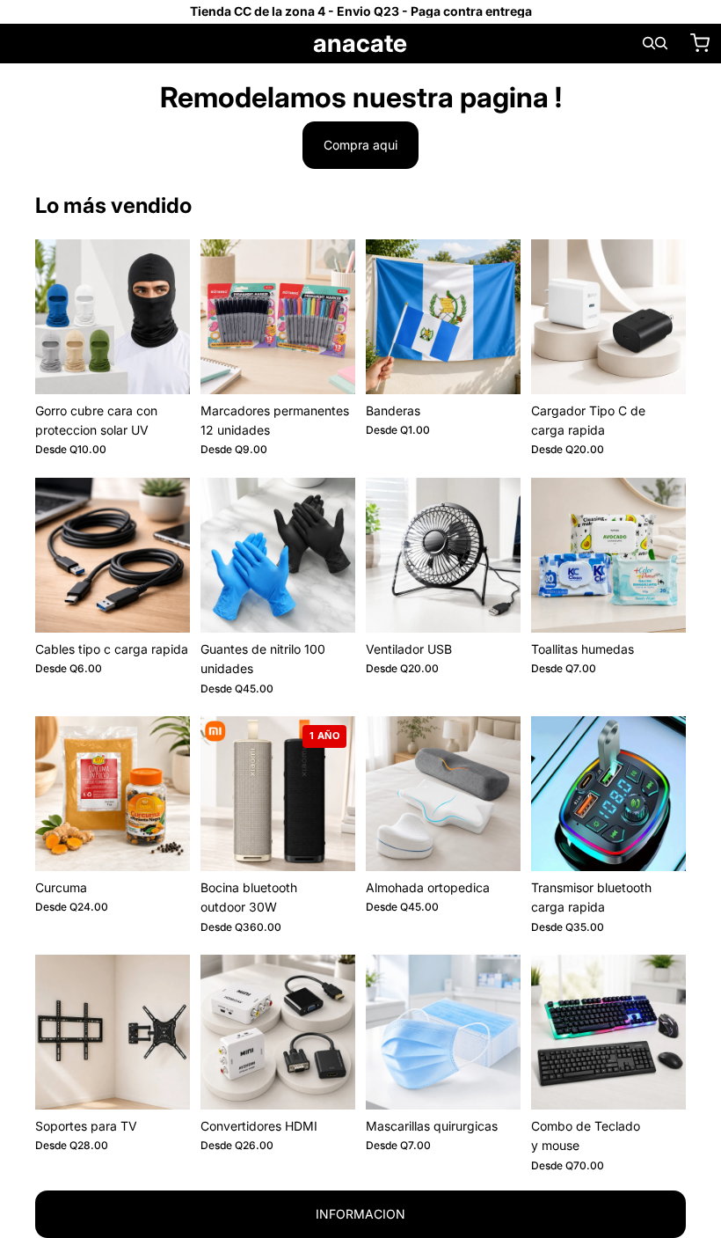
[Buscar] (649, 43)
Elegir (177, 366)
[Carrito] (700, 43)
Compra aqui (360, 144)
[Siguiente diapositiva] (170, 316)
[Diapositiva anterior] (54, 316)
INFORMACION (360, 1213)
